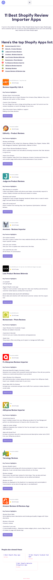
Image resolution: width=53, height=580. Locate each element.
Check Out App (8, 115)
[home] (3, 2)
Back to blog (26, 578)
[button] (30, 2)
